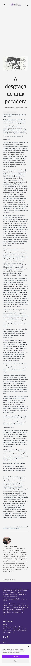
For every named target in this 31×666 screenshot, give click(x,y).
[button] (28, 646)
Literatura (16, 108)
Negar (15, 661)
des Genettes (20, 526)
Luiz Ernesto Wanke (22, 107)
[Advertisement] (15, 25)
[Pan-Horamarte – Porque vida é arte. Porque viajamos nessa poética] (15, 4)
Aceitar (16, 656)
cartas (6, 526)
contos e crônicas (13, 526)
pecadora (19, 528)
